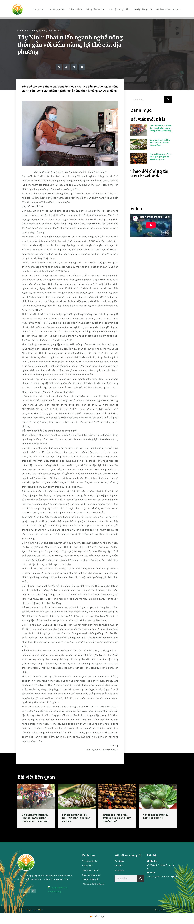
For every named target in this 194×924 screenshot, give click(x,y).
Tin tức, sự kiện (38, 30)
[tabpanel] (36, 806)
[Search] (168, 99)
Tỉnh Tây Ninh (54, 30)
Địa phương (23, 30)
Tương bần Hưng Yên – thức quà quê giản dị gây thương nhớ (160, 157)
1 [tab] (97, 831)
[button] (59, 67)
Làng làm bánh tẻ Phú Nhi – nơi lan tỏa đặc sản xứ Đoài (160, 142)
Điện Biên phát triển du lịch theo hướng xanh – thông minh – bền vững (161, 128)
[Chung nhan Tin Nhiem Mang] (61, 889)
